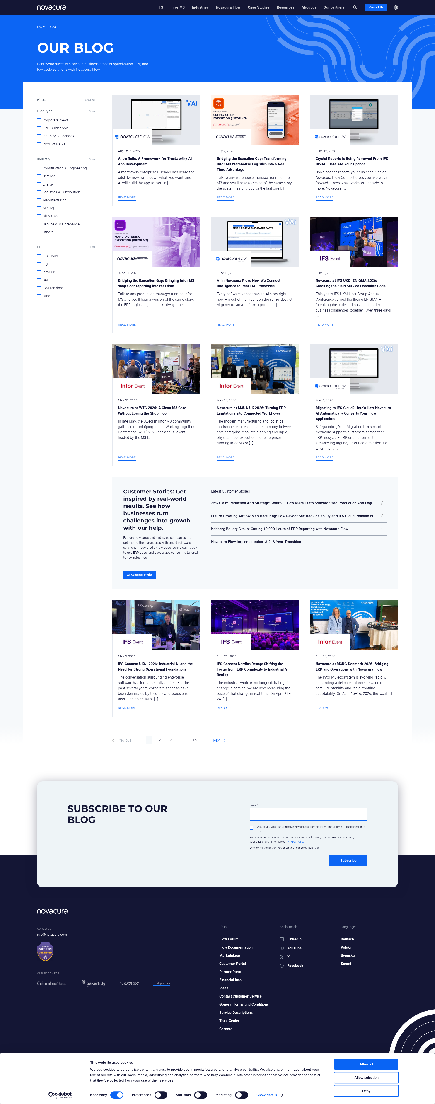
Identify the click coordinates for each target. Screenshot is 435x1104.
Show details (266, 1095)
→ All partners (161, 983)
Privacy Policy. (296, 841)
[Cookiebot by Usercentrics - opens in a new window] (60, 1095)
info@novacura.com (52, 934)
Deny (366, 1091)
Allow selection (366, 1078)
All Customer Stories (139, 574)
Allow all (366, 1064)
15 (195, 740)
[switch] (156, 1093)
